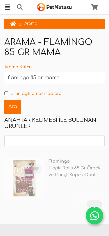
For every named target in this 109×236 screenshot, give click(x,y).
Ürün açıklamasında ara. (36, 93)
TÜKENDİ (89, 198)
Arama (30, 23)
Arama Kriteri (18, 67)
